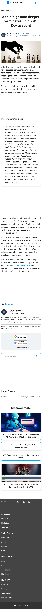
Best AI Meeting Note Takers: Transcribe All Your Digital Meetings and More (21, 435)
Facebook (12, 502)
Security (4, 527)
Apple (9, 10)
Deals (3, 561)
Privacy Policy (15, 606)
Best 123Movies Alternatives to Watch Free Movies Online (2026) (21, 486)
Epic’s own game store (20, 265)
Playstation (5, 574)
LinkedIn (29, 502)
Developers (5, 514)
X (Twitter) (18, 502)
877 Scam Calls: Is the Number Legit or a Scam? (21, 456)
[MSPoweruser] (15, 3)
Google (4, 546)
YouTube (24, 502)
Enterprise (5, 519)
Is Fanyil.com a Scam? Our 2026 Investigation (21, 446)
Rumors (4, 566)
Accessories (6, 570)
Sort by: (24, 397)
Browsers (5, 589)
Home (3, 10)
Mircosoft (5, 538)
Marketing (5, 523)
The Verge (8, 304)
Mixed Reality (6, 598)
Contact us (28, 606)
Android (4, 542)
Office (3, 551)
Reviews (4, 585)
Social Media (6, 593)
